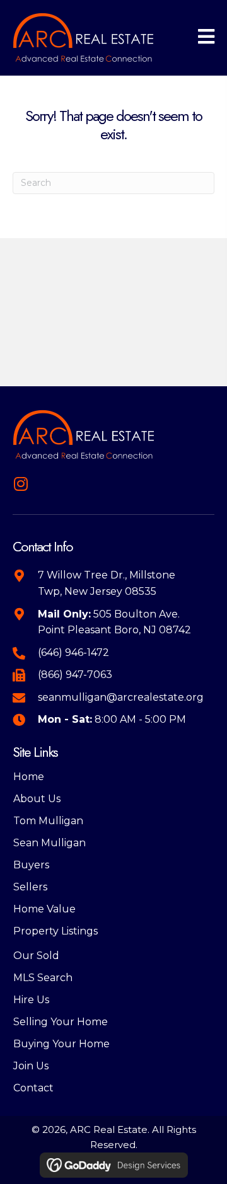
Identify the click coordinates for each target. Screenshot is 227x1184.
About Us (37, 799)
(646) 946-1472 (73, 652)
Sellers (30, 887)
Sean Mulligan (49, 843)
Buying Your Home (61, 1044)
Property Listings (55, 931)
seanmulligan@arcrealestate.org (121, 697)
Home (28, 777)
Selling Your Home (60, 1022)
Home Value (44, 909)
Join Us (31, 1066)
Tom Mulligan (48, 821)
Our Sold (36, 956)
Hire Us (31, 1000)
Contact (33, 1088)
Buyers (31, 865)
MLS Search (43, 978)
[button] (20, 483)
